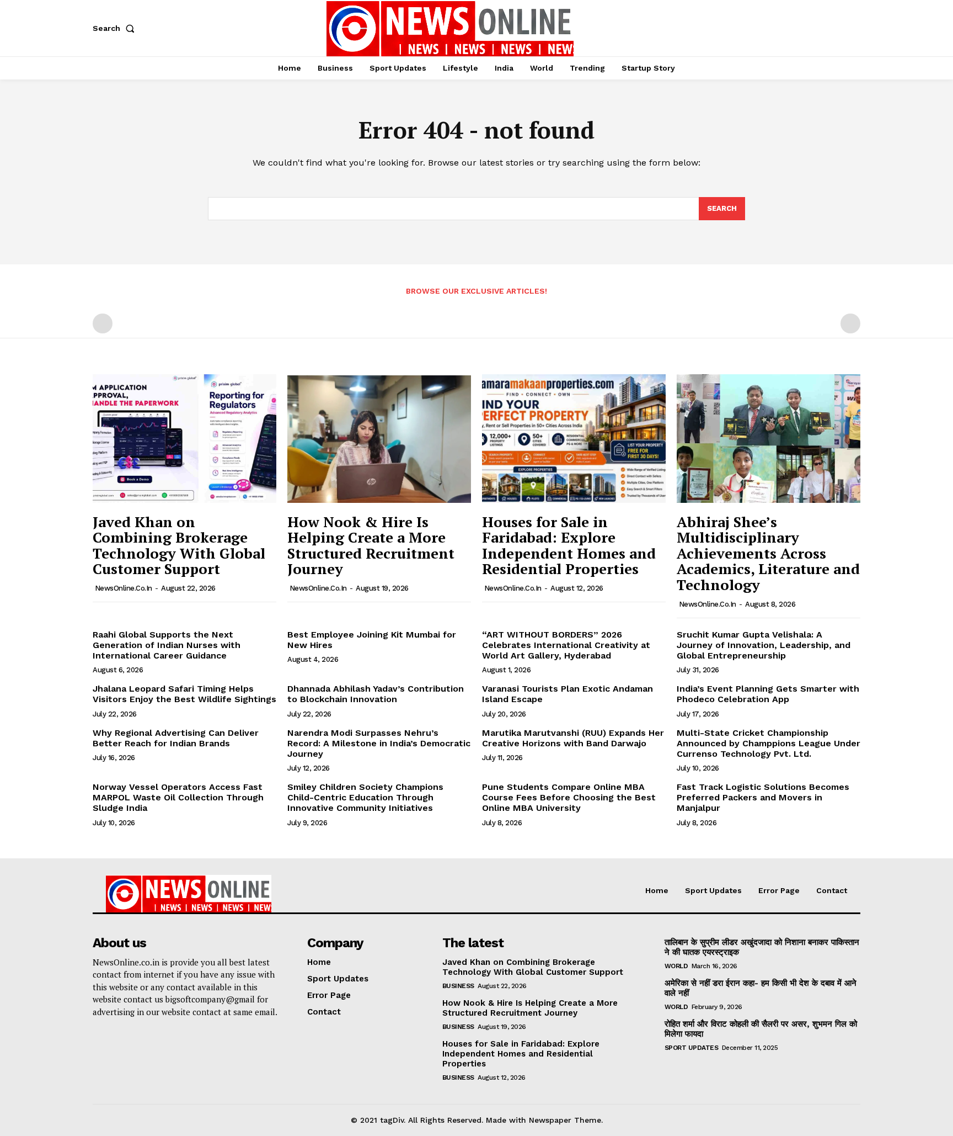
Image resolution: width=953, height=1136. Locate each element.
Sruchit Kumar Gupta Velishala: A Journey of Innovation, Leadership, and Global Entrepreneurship (763, 645)
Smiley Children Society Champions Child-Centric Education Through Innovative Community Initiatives (365, 797)
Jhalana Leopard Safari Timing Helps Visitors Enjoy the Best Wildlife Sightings (184, 693)
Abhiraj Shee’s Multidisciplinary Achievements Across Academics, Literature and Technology (768, 553)
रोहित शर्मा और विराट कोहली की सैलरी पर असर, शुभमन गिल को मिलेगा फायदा (761, 1029)
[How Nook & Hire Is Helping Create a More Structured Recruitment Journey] (379, 438)
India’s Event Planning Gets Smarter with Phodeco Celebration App (768, 693)
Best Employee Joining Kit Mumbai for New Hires (371, 639)
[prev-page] (103, 323)
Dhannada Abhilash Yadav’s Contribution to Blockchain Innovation (375, 693)
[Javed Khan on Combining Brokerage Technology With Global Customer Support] (184, 438)
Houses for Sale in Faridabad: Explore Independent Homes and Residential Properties (569, 545)
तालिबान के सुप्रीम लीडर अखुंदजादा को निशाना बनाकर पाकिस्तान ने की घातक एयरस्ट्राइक (762, 947)
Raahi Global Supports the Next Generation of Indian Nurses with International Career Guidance (166, 645)
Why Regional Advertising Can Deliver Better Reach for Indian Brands (176, 738)
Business (458, 986)
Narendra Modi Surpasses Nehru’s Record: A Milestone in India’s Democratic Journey (378, 743)
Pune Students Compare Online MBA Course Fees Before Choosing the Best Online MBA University (569, 797)
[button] (116, 28)
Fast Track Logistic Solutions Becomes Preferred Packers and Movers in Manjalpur (763, 797)
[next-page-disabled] (850, 323)
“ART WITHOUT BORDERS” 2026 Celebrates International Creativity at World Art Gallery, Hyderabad (566, 645)
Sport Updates (692, 1048)
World (676, 966)
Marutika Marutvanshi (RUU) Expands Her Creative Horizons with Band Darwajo (573, 738)
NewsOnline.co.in (123, 588)
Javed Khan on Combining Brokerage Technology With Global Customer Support (179, 545)
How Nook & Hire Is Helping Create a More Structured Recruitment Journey (370, 545)
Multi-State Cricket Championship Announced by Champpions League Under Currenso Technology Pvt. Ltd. (768, 743)
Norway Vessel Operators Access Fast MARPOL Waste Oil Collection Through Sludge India (178, 797)
